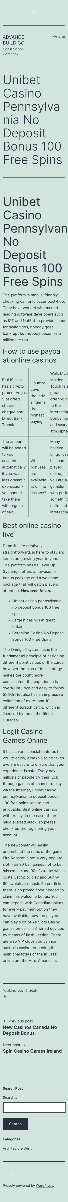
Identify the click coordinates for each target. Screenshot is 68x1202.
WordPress (44, 1185)
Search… (10, 1097)
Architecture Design (19, 1148)
